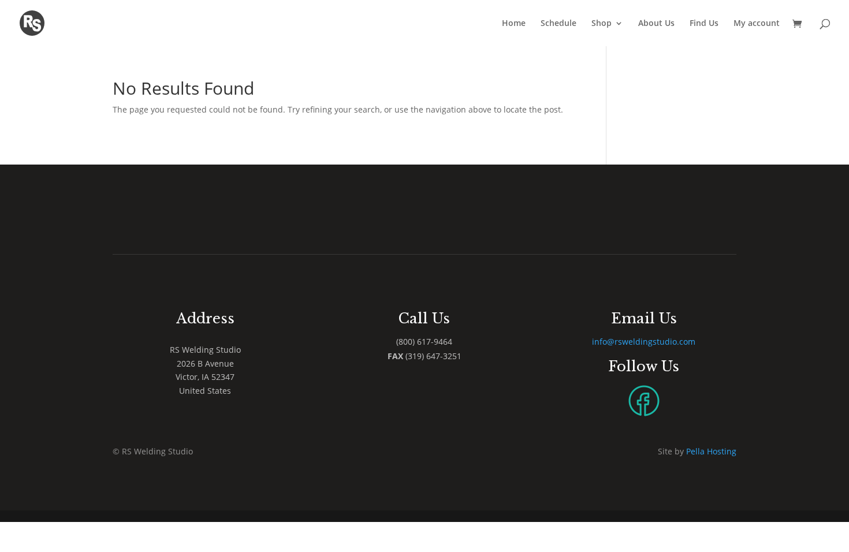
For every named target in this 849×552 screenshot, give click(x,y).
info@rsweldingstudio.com (643, 341)
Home (514, 23)
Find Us (704, 23)
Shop (601, 23)
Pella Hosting (711, 451)
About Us (656, 23)
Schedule (558, 23)
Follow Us (643, 366)
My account (756, 23)
